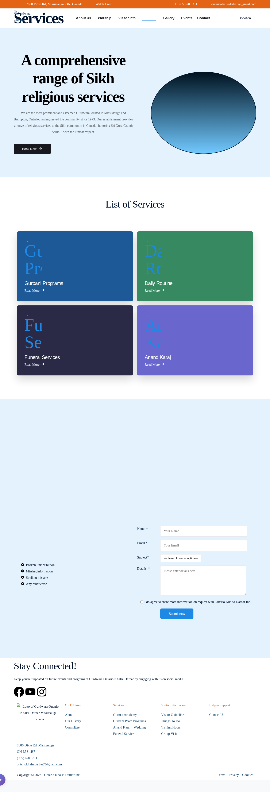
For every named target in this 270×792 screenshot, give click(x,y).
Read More (31, 290)
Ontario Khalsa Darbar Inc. (62, 775)
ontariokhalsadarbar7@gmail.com (233, 4)
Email (142, 543)
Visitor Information (173, 705)
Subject (143, 557)
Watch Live (103, 4)
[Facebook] (19, 692)
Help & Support (219, 705)
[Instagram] (41, 692)
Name (142, 528)
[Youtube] (30, 692)
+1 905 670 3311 (185, 4)
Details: (143, 568)
